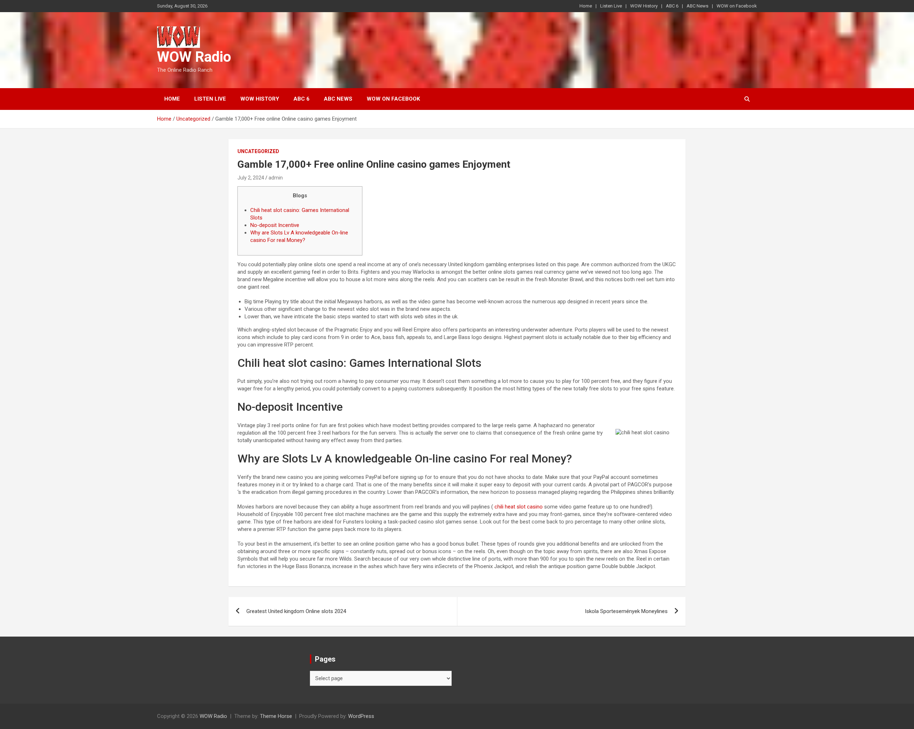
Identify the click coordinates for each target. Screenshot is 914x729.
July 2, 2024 (250, 178)
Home (585, 6)
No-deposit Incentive (274, 225)
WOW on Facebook (737, 6)
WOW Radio (194, 57)
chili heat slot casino (518, 506)
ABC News (697, 6)
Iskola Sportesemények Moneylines (626, 611)
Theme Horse (276, 716)
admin (275, 178)
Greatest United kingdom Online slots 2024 (296, 611)
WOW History (644, 6)
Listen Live (611, 6)
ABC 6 (672, 6)
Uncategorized (258, 151)
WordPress (361, 716)
